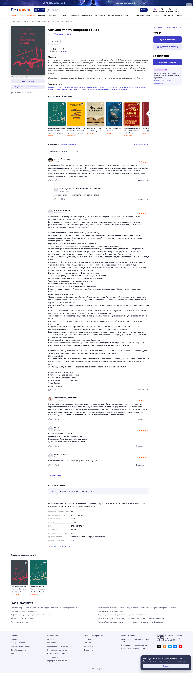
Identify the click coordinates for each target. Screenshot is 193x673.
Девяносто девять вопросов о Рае (56, 128)
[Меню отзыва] (146, 180)
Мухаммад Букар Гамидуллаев (132, 130)
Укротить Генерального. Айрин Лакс (24, 611)
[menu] (64, 151)
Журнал (156, 16)
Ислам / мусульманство (72, 87)
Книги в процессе (115, 16)
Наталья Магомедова (75, 130)
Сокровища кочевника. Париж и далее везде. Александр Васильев (122, 615)
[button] (53, 49)
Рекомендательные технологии (133, 649)
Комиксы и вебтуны (142, 16)
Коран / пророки (54, 89)
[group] (98, 160)
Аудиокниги (87, 16)
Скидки (64, 16)
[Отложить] (63, 104)
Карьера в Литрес (18, 643)
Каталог (41, 10)
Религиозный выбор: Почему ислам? (76, 128)
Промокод (30, 16)
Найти (143, 10)
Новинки (41, 16)
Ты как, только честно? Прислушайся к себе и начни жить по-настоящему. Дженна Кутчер (131, 618)
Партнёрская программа (57, 650)
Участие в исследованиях (20, 646)
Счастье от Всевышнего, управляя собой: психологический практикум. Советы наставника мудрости (132, 128)
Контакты (14, 639)
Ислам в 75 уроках (94, 128)
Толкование (122, 89)
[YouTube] (180, 646)
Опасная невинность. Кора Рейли (110, 611)
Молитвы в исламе (69, 89)
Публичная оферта (128, 636)
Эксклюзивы (100, 16)
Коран (143, 87)
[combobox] (93, 10)
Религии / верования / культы (105, 89)
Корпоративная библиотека (58, 661)
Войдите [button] (54, 491)
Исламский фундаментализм (129, 87)
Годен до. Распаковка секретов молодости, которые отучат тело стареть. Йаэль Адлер (130, 622)
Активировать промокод (93, 636)
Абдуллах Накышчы (56, 130)
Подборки (75, 16)
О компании (15, 636)
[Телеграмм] (170, 646)
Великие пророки (55, 87)
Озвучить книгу (53, 657)
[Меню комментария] (146, 199)
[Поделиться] (181, 27)
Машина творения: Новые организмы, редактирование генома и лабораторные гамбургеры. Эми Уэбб (137, 608)
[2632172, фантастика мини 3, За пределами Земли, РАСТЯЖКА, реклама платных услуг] (96, 3)
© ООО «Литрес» (96, 669)
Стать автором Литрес (56, 654)
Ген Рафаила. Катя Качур (20, 622)
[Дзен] (159, 646)
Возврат (14, 654)
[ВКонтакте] (175, 646)
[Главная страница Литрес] (20, 10)
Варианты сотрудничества (57, 646)
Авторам (50, 639)
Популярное (53, 16)
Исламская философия (108, 87)
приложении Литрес (174, 638)
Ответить (140, 180)
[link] (95, 159)
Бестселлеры (89, 639)
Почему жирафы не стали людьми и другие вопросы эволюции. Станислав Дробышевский (45, 608)
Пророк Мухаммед (85, 89)
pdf (72, 540)
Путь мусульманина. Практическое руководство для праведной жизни (114, 128)
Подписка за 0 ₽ (17, 16)
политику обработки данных (175, 661)
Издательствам (53, 636)
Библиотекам (52, 643)
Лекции (128, 16)
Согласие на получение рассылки (134, 645)
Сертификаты (168, 16)
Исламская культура (90, 87)
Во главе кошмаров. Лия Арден (22, 618)
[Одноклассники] (164, 646)
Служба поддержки (18, 650)
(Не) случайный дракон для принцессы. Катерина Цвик (31, 615)
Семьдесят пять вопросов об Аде (19, 587)
